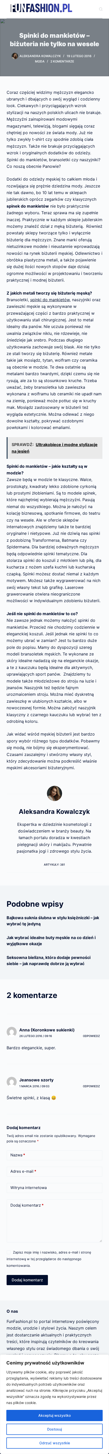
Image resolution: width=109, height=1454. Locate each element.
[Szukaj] (100, 9)
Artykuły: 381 (54, 864)
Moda (40, 61)
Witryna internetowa (28, 1187)
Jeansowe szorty (36, 1079)
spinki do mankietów (50, 299)
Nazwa (17, 1155)
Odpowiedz (91, 1036)
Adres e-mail (23, 1171)
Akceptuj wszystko (54, 1415)
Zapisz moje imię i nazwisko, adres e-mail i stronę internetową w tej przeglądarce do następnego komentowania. (49, 1259)
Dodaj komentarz (27, 1205)
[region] (54, 1404)
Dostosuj (54, 1429)
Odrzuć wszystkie (54, 1443)
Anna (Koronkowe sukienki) (47, 1029)
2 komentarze (62, 61)
